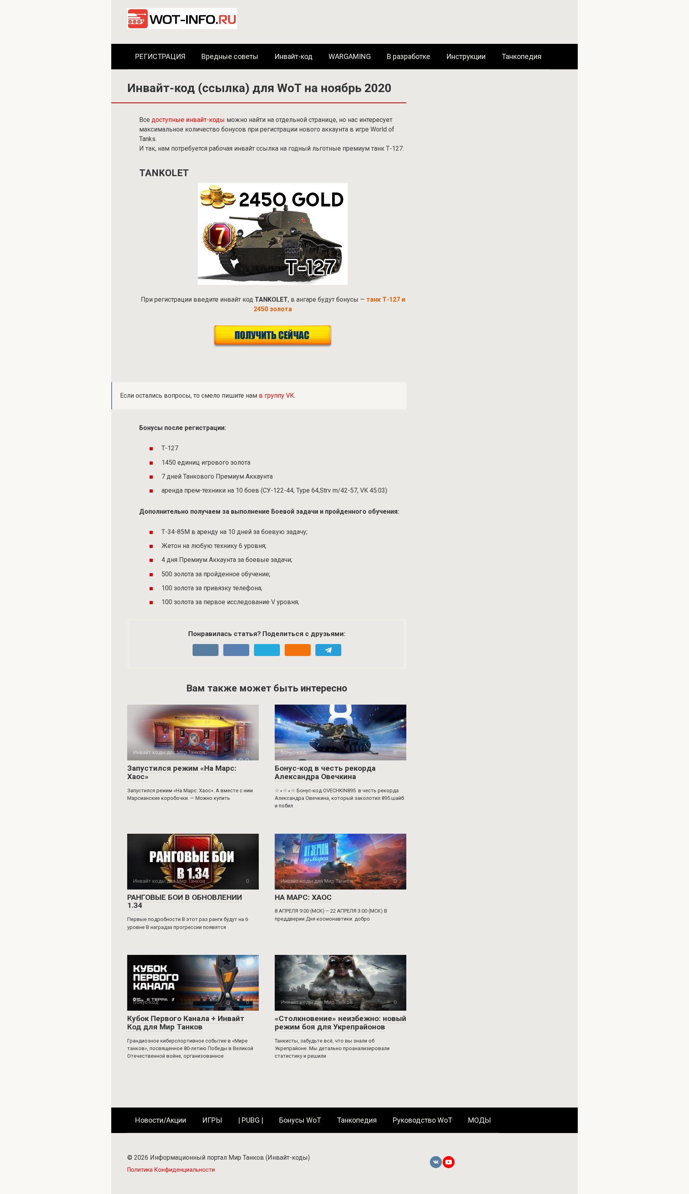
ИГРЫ (212, 1120)
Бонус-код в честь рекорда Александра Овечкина (325, 772)
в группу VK (276, 395)
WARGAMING (350, 56)
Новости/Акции (160, 1120)
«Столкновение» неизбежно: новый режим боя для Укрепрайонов (340, 1022)
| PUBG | (250, 1120)
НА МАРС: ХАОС (303, 897)
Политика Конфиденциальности (171, 1170)
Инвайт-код (293, 56)
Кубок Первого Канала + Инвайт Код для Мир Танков (185, 1022)
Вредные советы (229, 56)
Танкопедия (521, 56)
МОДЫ (479, 1120)
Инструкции (466, 56)
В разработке (408, 56)
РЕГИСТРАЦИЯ (160, 56)
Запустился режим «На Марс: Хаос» (181, 772)
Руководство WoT (422, 1120)
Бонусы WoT (300, 1120)
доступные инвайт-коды (188, 120)
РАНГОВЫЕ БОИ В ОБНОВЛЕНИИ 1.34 (184, 901)
